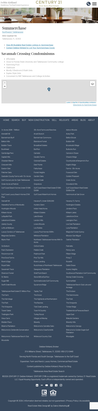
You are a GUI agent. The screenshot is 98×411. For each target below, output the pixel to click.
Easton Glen (6, 168)
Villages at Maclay (40, 318)
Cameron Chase (72, 153)
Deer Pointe (38, 165)
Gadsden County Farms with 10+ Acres (16, 176)
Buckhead (5, 149)
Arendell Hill (5, 134)
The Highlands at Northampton (45, 299)
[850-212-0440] (89, 4)
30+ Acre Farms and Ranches (45, 130)
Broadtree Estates (40, 145)
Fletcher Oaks (6, 172)
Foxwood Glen (71, 172)
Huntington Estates (73, 205)
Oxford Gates (39, 246)
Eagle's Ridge (71, 165)
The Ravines (38, 303)
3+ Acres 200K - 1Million (10, 130)
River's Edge (5, 262)
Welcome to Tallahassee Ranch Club (15, 336)
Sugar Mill (5, 281)
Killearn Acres (6, 212)
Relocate (64, 120)
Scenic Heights (71, 269)
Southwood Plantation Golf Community (81, 273)
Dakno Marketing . (61, 406)
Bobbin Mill (70, 141)
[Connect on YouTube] (46, 385)
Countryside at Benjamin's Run (77, 161)
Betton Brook (71, 138)
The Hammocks (72, 295)
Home (6, 120)
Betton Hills (5, 141)
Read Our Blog (65, 366)
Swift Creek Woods (8, 285)
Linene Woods (39, 224)
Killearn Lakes (71, 212)
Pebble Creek (38, 250)
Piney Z (69, 258)
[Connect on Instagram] (61, 385)
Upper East (70, 314)
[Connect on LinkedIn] (37, 385)
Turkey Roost (39, 314)
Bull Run (37, 149)
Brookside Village (72, 145)
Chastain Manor (7, 161)
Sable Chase (70, 265)
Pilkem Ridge (71, 254)
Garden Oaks (39, 176)
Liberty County (6, 224)
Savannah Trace (7, 269)
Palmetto (69, 246)
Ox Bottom (5, 246)
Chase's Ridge (71, 157)
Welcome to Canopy (73, 326)
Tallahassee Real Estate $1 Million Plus (15, 291)
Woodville (5, 340)
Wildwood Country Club (43, 336)
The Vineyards (71, 303)
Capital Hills (5, 157)
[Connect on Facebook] (56, 385)
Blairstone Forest (40, 141)
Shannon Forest (7, 273)
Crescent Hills (6, 165)
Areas (75, 120)
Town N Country (40, 311)
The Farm (5, 295)
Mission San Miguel (73, 236)
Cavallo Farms (39, 157)
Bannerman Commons (42, 138)
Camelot (37, 153)
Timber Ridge (71, 307)
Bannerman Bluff (7, 138)
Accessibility (85, 401)
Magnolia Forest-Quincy (75, 232)
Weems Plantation (8, 326)
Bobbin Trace (6, 145)
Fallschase (38, 168)
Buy (24, 120)
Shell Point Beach (40, 273)
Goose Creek (39, 180)
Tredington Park (7, 314)
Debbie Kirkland (51, 366)
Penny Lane (70, 250)
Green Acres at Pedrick (9, 184)
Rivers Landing (39, 262)
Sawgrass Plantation (42, 269)
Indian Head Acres (40, 209)
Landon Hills (38, 220)
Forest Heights (39, 172)
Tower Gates (6, 311)
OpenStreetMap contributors (87, 102)
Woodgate (70, 336)
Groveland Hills (71, 184)
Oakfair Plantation (73, 240)
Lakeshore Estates (8, 220)
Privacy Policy (72, 401)
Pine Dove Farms (7, 258)
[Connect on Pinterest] (51, 385)
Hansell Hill (5, 201)
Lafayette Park (6, 216)
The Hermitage (6, 299)
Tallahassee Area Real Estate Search (49, 371)
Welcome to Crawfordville (43, 330)
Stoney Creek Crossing (74, 277)
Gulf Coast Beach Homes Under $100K (16, 188)
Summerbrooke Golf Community (46, 281)
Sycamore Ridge (40, 285)
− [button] (4, 86)
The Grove (38, 295)
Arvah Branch (39, 134)
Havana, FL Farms (73, 201)
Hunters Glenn (39, 205)
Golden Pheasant (72, 176)
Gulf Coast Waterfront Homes (45, 194)
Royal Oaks (5, 265)
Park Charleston (7, 250)
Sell (54, 120)
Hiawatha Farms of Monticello (12, 205)
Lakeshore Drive (72, 216)
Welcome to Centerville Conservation (15, 330)
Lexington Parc (71, 220)
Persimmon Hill (7, 254)
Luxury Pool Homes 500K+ (44, 232)
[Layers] (92, 83)
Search (16, 120)
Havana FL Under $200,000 (44, 201)
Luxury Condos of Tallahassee (12, 232)
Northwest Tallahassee (12, 32)
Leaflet (68, 102)
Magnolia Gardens (8, 236)
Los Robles (38, 228)
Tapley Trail (38, 291)
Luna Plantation (72, 228)
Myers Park (5, 240)
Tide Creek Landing (41, 307)
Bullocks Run (71, 149)
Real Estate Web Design (38, 406)
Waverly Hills (71, 322)
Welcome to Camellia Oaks (44, 326)
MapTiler (75, 102)
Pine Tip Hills (38, 258)
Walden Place (6, 322)
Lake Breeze (38, 216)
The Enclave (70, 291)
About (91, 120)
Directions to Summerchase (85, 105)
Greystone (38, 184)
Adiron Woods (71, 130)
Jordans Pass (71, 209)
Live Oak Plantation (73, 224)
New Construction (38, 120)
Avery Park (70, 134)
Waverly (37, 322)
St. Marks (4, 277)
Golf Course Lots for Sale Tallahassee (15, 180)
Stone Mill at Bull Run (41, 277)
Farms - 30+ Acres (73, 168)
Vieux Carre (5, 318)
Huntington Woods (8, 209)
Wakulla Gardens (72, 318)
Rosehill (69, 262)
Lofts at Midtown (7, 228)
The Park (69, 299)
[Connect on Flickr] (42, 385)
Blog (83, 120)
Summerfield (71, 281)
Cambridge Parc (7, 153)
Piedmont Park (39, 254)
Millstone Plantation (41, 236)
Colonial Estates (40, 161)
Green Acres (70, 180)
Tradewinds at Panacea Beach (77, 311)
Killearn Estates (39, 212)
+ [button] (4, 82)
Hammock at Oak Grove (75, 194)
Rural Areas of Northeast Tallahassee (48, 265)
